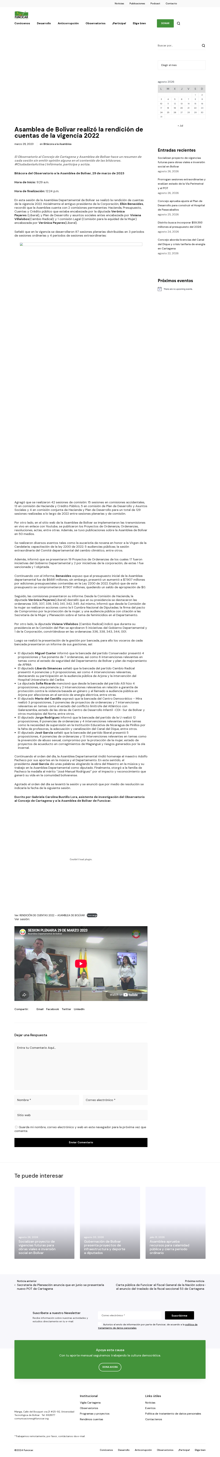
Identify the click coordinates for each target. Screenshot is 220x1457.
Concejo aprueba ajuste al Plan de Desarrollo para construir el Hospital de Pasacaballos (181, 205)
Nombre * (24, 1100)
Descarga (92, 915)
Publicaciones (137, 3)
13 (182, 103)
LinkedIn (79, 1009)
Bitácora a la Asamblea (57, 144)
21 (188, 108)
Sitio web (24, 1115)
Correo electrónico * (101, 1100)
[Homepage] (24, 1400)
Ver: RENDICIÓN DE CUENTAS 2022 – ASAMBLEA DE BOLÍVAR (49, 915)
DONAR (165, 23)
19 (175, 108)
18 (168, 108)
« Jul (180, 125)
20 (181, 108)
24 (161, 112)
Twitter (66, 1009)
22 (195, 108)
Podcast (155, 3)
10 (161, 103)
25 (168, 112)
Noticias (119, 3)
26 (175, 112)
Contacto (171, 3)
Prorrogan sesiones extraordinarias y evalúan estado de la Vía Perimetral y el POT (182, 184)
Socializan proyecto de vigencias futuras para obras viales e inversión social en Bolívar (181, 162)
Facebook (52, 1009)
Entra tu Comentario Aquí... (36, 1048)
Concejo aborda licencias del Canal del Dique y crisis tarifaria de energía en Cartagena (181, 244)
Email (40, 1009)
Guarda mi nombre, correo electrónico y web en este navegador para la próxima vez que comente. (80, 1129)
